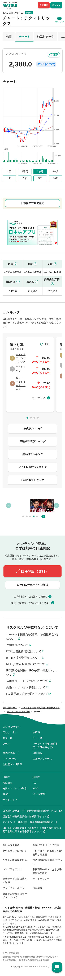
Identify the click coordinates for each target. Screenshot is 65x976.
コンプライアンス (12, 869)
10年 (55, 178)
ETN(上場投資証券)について (23, 657)
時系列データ (45, 36)
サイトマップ (10, 799)
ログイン (56, 5)
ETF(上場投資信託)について (23, 651)
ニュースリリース (42, 758)
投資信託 (7, 782)
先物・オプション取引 (15, 788)
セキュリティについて (15, 850)
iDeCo (6, 794)
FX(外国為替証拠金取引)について (27, 693)
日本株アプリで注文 (32, 203)
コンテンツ (59, 22)
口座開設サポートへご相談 (32, 584)
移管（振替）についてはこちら (30, 603)
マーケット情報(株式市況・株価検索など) (45, 745)
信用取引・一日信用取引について (27, 681)
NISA (35, 788)
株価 (9, 36)
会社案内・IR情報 (12, 764)
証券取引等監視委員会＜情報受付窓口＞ (24, 816)
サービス (37, 738)
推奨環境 (37, 888)
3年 (25, 178)
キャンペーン (10, 758)
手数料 (36, 732)
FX (34, 782)
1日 (9, 171)
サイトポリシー (41, 878)
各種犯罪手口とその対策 (46, 845)
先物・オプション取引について (25, 687)
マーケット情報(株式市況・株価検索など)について (32, 636)
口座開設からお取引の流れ (30, 596)
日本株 (6, 777)
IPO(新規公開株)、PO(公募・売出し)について (31, 672)
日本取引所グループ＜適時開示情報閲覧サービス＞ (30, 810)
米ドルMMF (39, 794)
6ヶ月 (56, 171)
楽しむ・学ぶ (10, 732)
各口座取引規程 (11, 845)
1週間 (25, 171)
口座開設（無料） (35, 571)
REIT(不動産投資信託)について (25, 664)
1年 (9, 178)
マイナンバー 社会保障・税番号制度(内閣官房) (28, 822)
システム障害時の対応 (15, 860)
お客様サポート (11, 753)
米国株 (36, 777)
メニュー (57, 969)
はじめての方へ (11, 726)
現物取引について (17, 645)
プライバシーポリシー (15, 888)
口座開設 (44, 5)
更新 (55, 54)
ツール (6, 743)
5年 (40, 178)
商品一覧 (7, 738)
